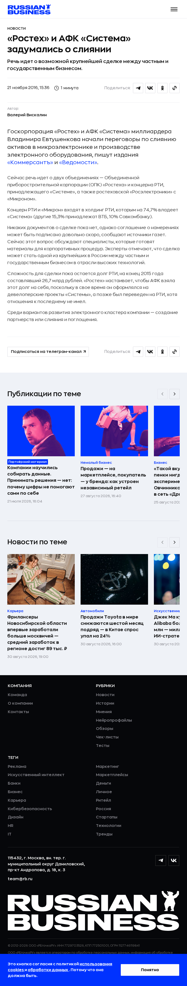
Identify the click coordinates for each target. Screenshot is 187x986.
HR (10, 826)
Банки (14, 783)
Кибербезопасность (30, 809)
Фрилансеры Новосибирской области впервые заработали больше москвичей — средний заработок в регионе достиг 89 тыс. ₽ (37, 633)
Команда (17, 695)
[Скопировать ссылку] (174, 88)
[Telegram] (160, 860)
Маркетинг (107, 767)
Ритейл (103, 800)
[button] (174, 9)
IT (9, 834)
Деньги (103, 783)
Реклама (17, 767)
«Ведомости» (78, 162)
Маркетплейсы (112, 775)
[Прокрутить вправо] (174, 394)
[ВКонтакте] (173, 860)
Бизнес (15, 792)
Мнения (104, 712)
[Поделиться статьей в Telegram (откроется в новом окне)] (138, 88)
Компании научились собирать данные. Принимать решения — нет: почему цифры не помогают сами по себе (41, 480)
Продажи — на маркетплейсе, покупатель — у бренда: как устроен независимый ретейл (113, 478)
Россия (103, 809)
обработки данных (48, 970)
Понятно (150, 970)
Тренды (104, 834)
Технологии (108, 826)
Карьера (17, 800)
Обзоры (104, 729)
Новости (16, 28)
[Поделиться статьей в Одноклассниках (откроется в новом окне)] (162, 88)
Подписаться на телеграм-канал (46, 352)
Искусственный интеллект (36, 775)
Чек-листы (107, 737)
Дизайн (15, 817)
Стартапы (106, 817)
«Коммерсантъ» (30, 162)
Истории (105, 703)
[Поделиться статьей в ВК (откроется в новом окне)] (150, 88)
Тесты (102, 746)
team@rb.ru (20, 879)
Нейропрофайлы (114, 720)
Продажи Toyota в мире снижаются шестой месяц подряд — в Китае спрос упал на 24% (112, 626)
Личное (104, 792)
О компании (20, 703)
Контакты (18, 712)
